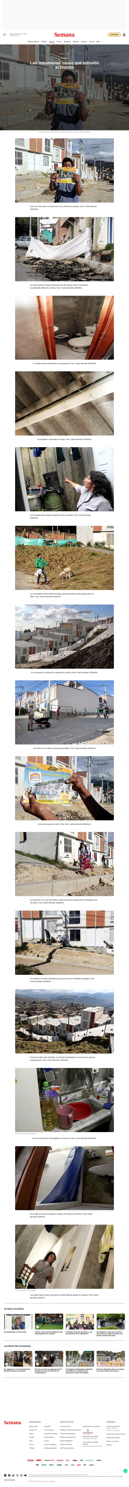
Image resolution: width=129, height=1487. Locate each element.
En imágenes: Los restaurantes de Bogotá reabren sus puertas (17, 1370)
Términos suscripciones (67, 1433)
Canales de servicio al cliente (115, 1434)
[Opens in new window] (9, 1475)
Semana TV (33, 1430)
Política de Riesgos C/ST (68, 1437)
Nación (68, 54)
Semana (61, 54)
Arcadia (31, 1437)
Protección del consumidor (91, 1426)
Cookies (109, 1445)
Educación (47, 1426)
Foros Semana (49, 1430)
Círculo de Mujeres (50, 1444)
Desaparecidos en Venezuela (15, 1332)
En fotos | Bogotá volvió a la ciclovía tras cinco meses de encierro (110, 1370)
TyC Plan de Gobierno (67, 1448)
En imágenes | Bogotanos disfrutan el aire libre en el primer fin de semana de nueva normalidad (79, 1370)
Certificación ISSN (66, 1444)
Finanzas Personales (51, 1433)
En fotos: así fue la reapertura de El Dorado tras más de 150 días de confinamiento (48, 1370)
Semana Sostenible (50, 1448)
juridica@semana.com (90, 1438)
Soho (31, 1441)
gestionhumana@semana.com (92, 1446)
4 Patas (31, 1448)
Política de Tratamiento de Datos (70, 1430)
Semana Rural (48, 1437)
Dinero (31, 1433)
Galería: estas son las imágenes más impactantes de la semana (49, 1333)
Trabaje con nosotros (113, 1437)
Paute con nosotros (112, 1441)
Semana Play (33, 1426)
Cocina (46, 1441)
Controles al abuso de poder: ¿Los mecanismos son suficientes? (79, 1333)
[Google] (5, 1475)
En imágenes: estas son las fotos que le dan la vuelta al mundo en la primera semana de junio (110, 1333)
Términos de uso (65, 1426)
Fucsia (31, 1444)
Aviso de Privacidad (11, 1480)
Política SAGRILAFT (66, 1441)
